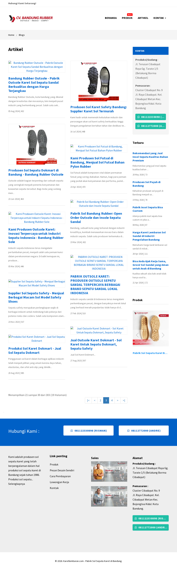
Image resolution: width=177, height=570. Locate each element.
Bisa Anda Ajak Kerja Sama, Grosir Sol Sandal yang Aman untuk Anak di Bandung (151, 264)
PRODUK (127, 17)
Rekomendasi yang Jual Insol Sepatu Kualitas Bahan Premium (150, 156)
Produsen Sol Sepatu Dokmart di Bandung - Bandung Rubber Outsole (35, 172)
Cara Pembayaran (60, 476)
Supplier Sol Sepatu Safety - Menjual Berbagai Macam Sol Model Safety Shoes (36, 297)
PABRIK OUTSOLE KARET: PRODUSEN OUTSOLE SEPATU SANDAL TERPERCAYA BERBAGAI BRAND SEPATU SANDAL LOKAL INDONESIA (95, 284)
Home (11, 34)
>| (124, 400)
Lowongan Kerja (59, 482)
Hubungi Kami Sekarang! (22, 3)
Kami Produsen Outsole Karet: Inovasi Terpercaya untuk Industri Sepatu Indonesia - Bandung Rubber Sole (36, 235)
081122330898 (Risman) (153, 117)
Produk (54, 464)
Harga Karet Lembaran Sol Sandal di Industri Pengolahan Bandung (149, 236)
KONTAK (158, 18)
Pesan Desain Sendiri (62, 470)
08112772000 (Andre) (153, 126)
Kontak (54, 488)
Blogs (22, 34)
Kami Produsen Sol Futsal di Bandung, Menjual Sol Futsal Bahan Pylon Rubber (97, 162)
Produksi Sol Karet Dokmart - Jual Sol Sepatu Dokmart (34, 350)
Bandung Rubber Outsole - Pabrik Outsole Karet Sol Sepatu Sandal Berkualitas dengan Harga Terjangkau (34, 84)
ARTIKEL (143, 18)
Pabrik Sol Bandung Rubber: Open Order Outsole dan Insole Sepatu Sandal (96, 217)
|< (88, 400)
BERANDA (111, 18)
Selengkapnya (16, 483)
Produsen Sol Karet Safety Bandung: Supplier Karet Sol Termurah (98, 109)
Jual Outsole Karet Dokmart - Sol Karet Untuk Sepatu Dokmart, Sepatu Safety (96, 344)
